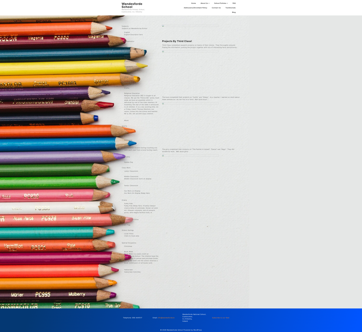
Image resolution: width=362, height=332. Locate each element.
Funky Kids (141, 208)
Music (126, 120)
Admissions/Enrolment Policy (195, 8)
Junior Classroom (131, 171)
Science (127, 72)
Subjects (134, 27)
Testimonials (230, 8)
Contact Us (216, 8)
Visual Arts (128, 83)
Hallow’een (132, 271)
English (133, 33)
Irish (132, 48)
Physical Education (131, 61)
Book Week (141, 257)
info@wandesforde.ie (166, 318)
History (127, 56)
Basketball (128, 129)
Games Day (128, 162)
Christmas (128, 246)
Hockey (127, 157)
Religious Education (141, 103)
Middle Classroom (137, 178)
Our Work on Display (137, 192)
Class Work (126, 168)
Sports (124, 126)
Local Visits (131, 235)
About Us (204, 3)
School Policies (220, 3)
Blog (234, 12)
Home (193, 3)
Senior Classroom (131, 185)
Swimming (128, 140)
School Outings (128, 230)
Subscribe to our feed (220, 318)
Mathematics (129, 41)
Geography (128, 66)
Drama (126, 88)
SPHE (126, 77)
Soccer (127, 135)
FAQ (234, 3)
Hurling (141, 148)
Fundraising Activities (130, 219)
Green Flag (126, 225)
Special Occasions (129, 243)
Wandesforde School (132, 5)
